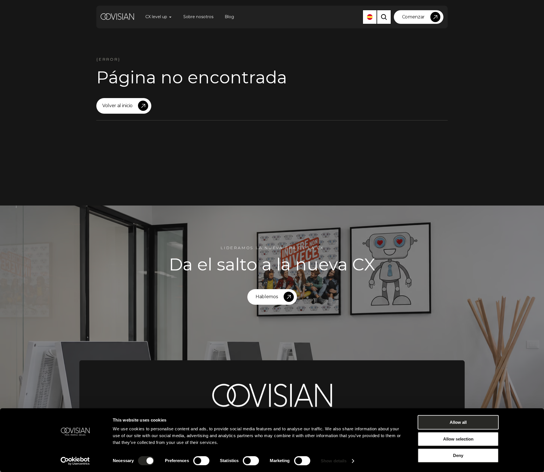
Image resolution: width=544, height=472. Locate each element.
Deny (458, 455)
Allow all (458, 422)
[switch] (201, 460)
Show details (334, 460)
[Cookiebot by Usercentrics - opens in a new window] (75, 461)
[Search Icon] (384, 17)
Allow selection (458, 439)
